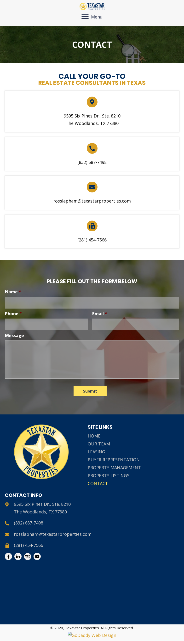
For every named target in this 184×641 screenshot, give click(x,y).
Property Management (114, 467)
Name (13, 292)
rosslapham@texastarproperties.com (92, 201)
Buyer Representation (114, 459)
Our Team (99, 444)
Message (14, 335)
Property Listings (108, 475)
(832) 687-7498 (92, 162)
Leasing (96, 452)
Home (94, 436)
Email (99, 313)
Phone (13, 313)
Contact (98, 483)
